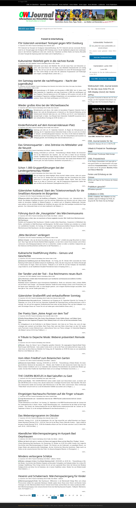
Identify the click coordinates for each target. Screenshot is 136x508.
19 (43, 495)
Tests (24, 35)
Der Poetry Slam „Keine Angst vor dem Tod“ (43, 313)
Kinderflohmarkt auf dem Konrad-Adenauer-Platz (46, 125)
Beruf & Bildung (36, 32)
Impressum (21, 505)
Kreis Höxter (74, 4)
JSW (29, 45)
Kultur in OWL (51, 63)
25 (65, 495)
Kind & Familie (73, 35)
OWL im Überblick (32, 4)
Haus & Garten (60, 32)
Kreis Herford (63, 4)
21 (50, 495)
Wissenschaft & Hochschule (37, 35)
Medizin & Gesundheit (58, 35)
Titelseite (25, 32)
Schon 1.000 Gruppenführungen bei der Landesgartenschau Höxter (41, 169)
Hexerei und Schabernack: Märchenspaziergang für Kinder (52, 476)
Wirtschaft (105, 32)
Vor (34, 495)
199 (49, 497)
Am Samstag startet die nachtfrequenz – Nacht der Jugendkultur (47, 82)
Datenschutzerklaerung (31, 505)
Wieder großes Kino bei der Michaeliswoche (43, 105)
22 (54, 495)
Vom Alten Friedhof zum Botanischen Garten (44, 358)
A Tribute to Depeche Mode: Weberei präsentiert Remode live (51, 338)
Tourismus (84, 35)
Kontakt (41, 505)
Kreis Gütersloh (52, 4)
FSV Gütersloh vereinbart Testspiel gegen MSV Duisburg (50, 43)
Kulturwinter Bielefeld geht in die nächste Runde (46, 61)
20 (46, 495)
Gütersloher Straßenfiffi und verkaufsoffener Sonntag (49, 295)
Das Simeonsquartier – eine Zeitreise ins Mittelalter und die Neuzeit (50, 146)
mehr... (84, 56)
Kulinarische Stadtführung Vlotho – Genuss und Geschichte (45, 254)
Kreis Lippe (83, 4)
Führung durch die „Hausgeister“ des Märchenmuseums (50, 213)
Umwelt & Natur (94, 32)
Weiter (54, 497)
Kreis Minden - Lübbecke (50, 150)
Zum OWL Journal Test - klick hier (102, 79)
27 (73, 495)
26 (69, 495)
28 (77, 495)
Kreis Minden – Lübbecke (96, 4)
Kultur (70, 32)
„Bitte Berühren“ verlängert (34, 235)
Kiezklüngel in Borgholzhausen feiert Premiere (48, 28)
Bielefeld (43, 4)
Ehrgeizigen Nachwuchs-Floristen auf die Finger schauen (51, 393)
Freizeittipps (48, 32)
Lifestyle (78, 32)
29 (81, 495)
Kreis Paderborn (111, 4)
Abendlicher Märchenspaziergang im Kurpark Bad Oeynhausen (47, 435)
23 (58, 495)
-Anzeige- (112, 154)
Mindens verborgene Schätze (35, 456)
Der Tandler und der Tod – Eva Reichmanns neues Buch (50, 273)
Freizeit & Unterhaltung (37, 45)
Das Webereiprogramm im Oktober (38, 415)
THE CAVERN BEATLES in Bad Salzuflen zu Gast (45, 376)
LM (29, 86)
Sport (84, 32)
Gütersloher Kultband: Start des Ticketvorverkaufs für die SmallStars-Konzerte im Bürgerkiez (51, 192)
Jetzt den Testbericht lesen (103, 57)
